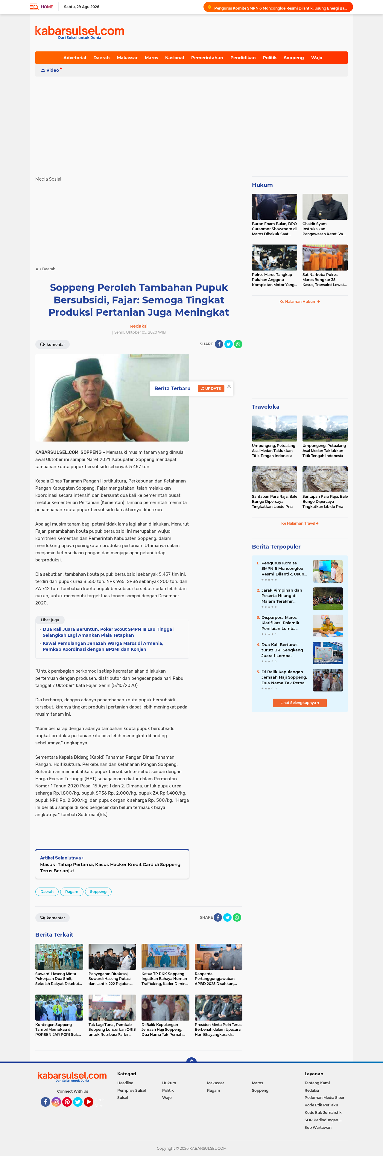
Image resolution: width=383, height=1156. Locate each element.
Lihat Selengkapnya (298, 702)
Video (52, 70)
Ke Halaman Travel (298, 523)
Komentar (55, 344)
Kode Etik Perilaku (321, 1105)
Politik (270, 57)
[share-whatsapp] (238, 344)
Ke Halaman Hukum (298, 301)
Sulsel (122, 1097)
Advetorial (74, 57)
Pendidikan (243, 57)
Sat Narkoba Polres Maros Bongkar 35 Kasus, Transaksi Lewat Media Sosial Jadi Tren (323, 279)
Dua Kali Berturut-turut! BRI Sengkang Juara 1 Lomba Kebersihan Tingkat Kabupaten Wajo (282, 650)
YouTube (92, 1109)
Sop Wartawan (318, 1127)
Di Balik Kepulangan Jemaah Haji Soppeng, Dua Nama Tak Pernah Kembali (284, 677)
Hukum (262, 185)
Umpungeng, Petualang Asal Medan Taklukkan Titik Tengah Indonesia (273, 450)
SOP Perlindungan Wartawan (326, 1120)
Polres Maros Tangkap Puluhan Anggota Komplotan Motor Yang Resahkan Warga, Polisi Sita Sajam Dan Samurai (274, 279)
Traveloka (265, 407)
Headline (125, 1083)
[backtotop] (191, 1062)
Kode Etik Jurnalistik (323, 1112)
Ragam (71, 891)
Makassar (127, 57)
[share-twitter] (228, 344)
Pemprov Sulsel (131, 1090)
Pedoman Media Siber (324, 1097)
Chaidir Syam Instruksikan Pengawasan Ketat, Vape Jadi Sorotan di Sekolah (325, 229)
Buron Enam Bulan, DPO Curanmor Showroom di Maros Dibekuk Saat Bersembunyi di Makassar (274, 229)
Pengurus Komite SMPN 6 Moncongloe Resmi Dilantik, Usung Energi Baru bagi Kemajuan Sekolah (281, 6)
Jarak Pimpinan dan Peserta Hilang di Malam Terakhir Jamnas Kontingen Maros (282, 596)
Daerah (101, 57)
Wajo (316, 57)
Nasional (174, 57)
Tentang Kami (317, 1083)
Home (47, 7)
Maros (151, 57)
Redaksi (312, 1090)
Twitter (80, 1109)
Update (212, 388)
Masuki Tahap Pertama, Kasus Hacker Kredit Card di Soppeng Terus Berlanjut (110, 868)
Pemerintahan (207, 57)
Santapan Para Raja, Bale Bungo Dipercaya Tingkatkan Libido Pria (274, 501)
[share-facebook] (219, 344)
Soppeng (294, 57)
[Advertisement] (191, 124)
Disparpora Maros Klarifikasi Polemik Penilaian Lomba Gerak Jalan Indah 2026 (280, 623)
